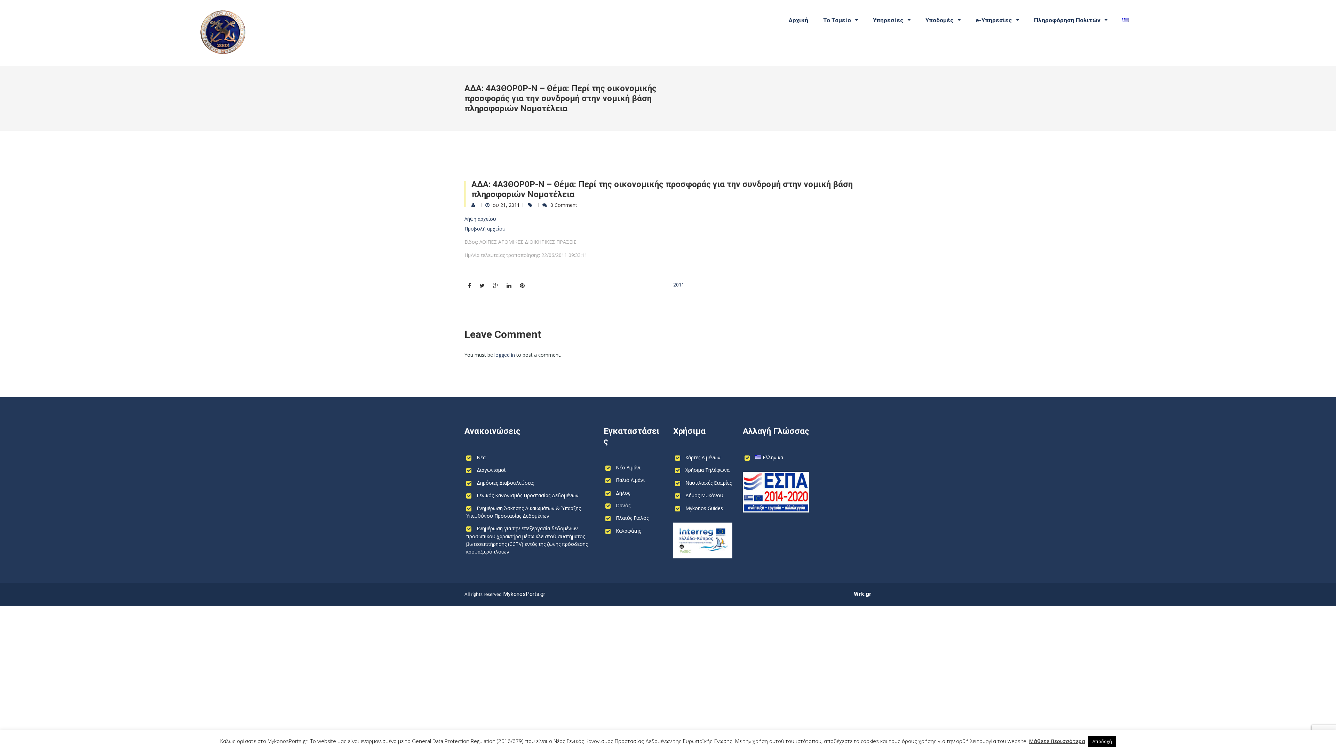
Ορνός (623, 505)
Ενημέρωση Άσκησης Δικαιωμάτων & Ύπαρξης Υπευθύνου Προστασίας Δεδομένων (523, 512)
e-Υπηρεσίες (994, 20)
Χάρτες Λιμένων (703, 457)
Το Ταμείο (837, 20)
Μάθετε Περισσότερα (1057, 740)
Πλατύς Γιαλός (632, 518)
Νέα (481, 457)
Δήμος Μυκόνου (704, 495)
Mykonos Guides (704, 508)
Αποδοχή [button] (1102, 741)
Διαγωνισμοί (491, 470)
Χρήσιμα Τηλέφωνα (707, 470)
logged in (504, 355)
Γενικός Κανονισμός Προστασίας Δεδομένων (528, 495)
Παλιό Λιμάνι (630, 480)
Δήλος (623, 493)
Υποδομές (939, 20)
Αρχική (798, 20)
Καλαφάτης (628, 530)
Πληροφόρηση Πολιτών (1067, 20)
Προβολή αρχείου (485, 228)
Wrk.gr (863, 594)
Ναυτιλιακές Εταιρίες (708, 482)
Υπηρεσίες (888, 20)
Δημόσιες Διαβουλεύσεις (505, 482)
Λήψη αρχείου (480, 219)
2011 (678, 284)
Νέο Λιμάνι (628, 467)
